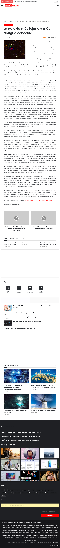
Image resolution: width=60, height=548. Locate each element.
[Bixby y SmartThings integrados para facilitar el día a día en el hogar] (30, 464)
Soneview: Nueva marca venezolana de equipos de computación (22, 317)
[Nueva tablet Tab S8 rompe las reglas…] (49, 476)
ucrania (3, 495)
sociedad (36, 492)
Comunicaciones (20, 542)
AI (5, 490)
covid (18, 490)
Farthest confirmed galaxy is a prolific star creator (38, 200)
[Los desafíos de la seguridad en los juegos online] (8, 323)
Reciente (44, 300)
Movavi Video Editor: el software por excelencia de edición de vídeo (32, 306)
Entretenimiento (33, 542)
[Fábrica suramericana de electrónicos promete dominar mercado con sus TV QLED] (10, 476)
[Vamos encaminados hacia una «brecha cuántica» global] (43, 376)
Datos (26, 542)
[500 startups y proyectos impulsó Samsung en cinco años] (30, 476)
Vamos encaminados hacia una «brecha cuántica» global (43, 386)
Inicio (6, 21)
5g (2, 490)
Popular (15, 300)
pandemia (10, 492)
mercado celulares (49, 490)
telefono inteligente (44, 492)
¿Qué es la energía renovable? (43, 411)
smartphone (29, 492)
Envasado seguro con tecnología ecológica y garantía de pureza (22, 313)
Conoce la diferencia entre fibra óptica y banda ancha (19, 328)
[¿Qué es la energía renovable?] (43, 401)
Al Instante (55, 542)
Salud (45, 542)
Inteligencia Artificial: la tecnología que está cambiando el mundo (13, 387)
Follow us (4, 500)
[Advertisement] (30, 12)
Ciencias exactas (23, 21)
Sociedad (50, 542)
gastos (29, 490)
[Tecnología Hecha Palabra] (12, 5)
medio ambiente (39, 490)
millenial (4, 492)
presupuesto (17, 492)
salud (23, 492)
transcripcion (53, 492)
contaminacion (11, 490)
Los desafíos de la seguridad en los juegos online (27, 321)
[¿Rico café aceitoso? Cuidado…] (10, 453)
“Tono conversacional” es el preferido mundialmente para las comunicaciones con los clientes (36, 1)
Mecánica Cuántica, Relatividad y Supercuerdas (48, 243)
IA (33, 490)
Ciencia (13, 542)
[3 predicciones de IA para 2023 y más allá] (16, 401)
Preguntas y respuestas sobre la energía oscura (10, 243)
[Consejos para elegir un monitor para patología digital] (10, 464)
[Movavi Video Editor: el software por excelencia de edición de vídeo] (8, 308)
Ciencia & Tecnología (13, 21)
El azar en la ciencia (27, 243)
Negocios (40, 542)
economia (24, 490)
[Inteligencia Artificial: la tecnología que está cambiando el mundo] (16, 376)
